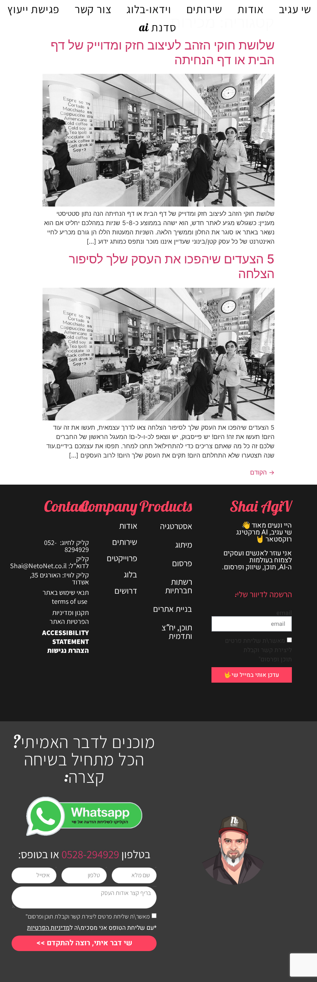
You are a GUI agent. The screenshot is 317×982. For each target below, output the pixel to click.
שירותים (204, 9)
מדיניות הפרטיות (48, 927)
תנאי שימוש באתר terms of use (66, 597)
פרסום (182, 563)
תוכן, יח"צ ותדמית (177, 631)
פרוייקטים (122, 558)
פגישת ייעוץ (33, 9)
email (284, 613)
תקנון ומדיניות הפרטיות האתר (69, 617)
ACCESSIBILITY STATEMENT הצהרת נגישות (65, 641)
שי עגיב (295, 9)
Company (109, 506)
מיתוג (183, 544)
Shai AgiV (261, 506)
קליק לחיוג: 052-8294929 (66, 546)
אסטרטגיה (176, 526)
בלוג (130, 574)
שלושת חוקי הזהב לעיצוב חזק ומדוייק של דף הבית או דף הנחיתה (162, 52)
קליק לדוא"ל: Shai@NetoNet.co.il (49, 562)
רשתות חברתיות (178, 586)
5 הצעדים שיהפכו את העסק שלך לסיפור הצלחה (171, 266)
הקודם (262, 472)
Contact (66, 506)
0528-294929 (89, 854)
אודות (250, 9)
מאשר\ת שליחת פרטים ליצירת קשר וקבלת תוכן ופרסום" (258, 650)
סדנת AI (157, 27)
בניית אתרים (172, 608)
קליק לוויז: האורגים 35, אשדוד (59, 578)
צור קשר (93, 9)
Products (166, 506)
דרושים (125, 590)
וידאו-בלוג (148, 9)
